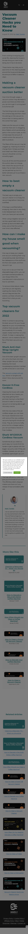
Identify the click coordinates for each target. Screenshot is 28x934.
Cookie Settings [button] (8, 472)
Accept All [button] (17, 472)
